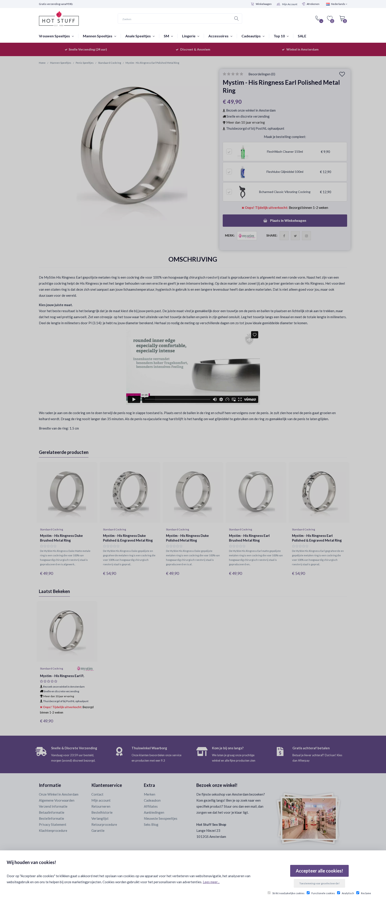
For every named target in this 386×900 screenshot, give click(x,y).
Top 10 (279, 36)
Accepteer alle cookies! (319, 870)
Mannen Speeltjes (98, 36)
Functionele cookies (323, 893)
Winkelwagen (264, 3)
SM (167, 36)
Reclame (366, 893)
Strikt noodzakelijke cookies (288, 893)
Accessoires (218, 36)
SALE (302, 36)
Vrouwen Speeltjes (55, 36)
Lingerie (189, 36)
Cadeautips (251, 36)
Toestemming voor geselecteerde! (319, 883)
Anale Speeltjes (138, 36)
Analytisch (348, 893)
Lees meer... (211, 882)
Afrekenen (313, 3)
